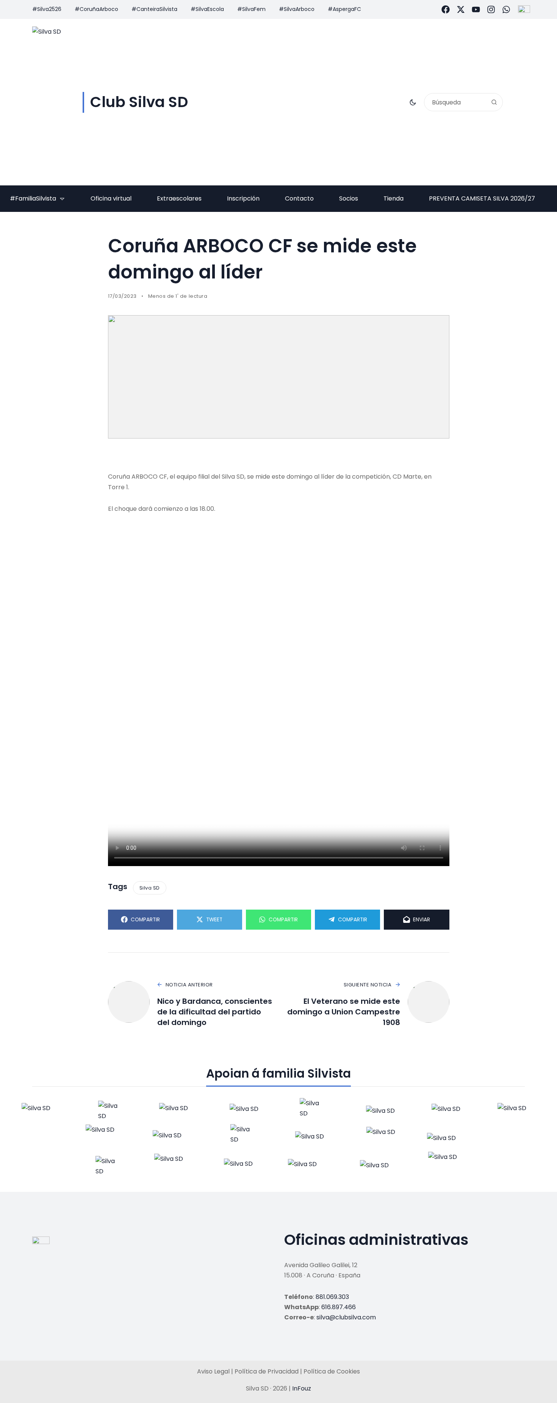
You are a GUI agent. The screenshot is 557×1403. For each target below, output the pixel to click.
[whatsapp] (506, 9)
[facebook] (445, 9)
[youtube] (476, 9)
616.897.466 (338, 1307)
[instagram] (491, 9)
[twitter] (461, 9)
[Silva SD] (40, 1111)
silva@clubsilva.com (346, 1317)
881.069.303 (332, 1297)
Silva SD (149, 887)
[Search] (494, 102)
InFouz (301, 1388)
